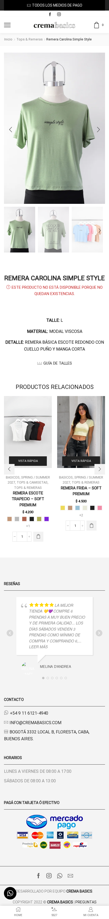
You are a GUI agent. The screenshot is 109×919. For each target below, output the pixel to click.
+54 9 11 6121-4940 (29, 713)
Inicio (8, 39)
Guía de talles (57, 363)
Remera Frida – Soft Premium (81, 491)
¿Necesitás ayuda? (68, 5)
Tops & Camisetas (32, 482)
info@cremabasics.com (35, 722)
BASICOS (66, 477)
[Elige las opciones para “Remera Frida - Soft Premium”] (92, 526)
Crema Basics (79, 891)
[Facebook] (50, 14)
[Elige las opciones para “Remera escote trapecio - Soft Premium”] (38, 537)
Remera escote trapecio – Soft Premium (28, 499)
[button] (10, 129)
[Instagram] (59, 14)
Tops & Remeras (29, 39)
